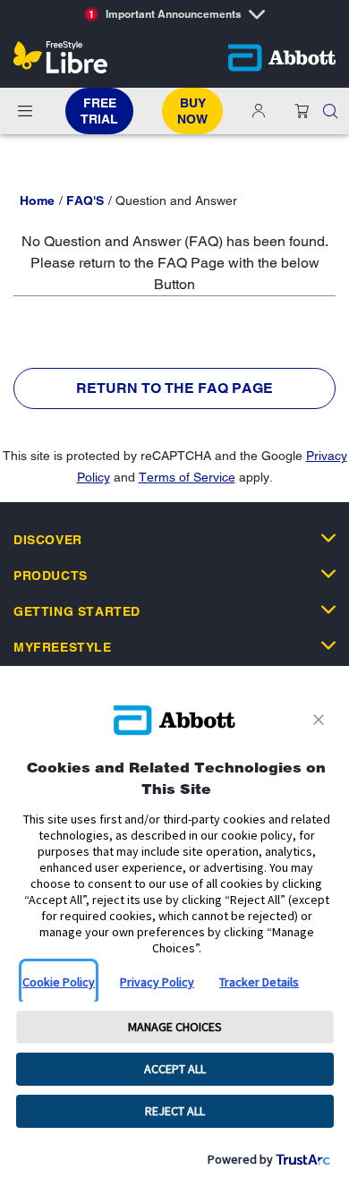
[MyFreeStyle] (328, 645)
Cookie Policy (58, 982)
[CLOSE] (321, 719)
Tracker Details (259, 982)
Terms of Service (187, 477)
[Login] (258, 111)
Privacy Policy (157, 982)
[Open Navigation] (25, 111)
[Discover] (328, 538)
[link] (37, 200)
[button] (330, 111)
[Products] (328, 574)
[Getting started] (328, 609)
